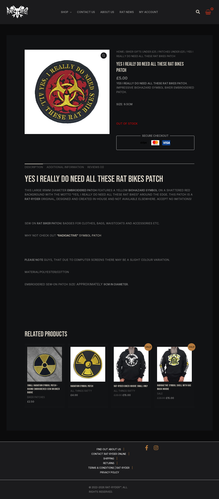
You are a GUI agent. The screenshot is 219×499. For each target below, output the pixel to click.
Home (120, 51)
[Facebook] (146, 447)
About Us (107, 12)
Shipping (108, 458)
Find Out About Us (109, 449)
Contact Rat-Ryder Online (108, 453)
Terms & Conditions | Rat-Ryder (109, 467)
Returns (108, 463)
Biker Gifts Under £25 (141, 51)
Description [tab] (34, 167)
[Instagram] (156, 447)
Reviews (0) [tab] (95, 167)
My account (148, 12)
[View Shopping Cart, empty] (208, 12)
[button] (70, 12)
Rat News (127, 12)
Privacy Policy (109, 472)
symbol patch (79, 235)
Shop (64, 12)
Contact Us (86, 12)
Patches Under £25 (171, 51)
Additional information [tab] (65, 167)
